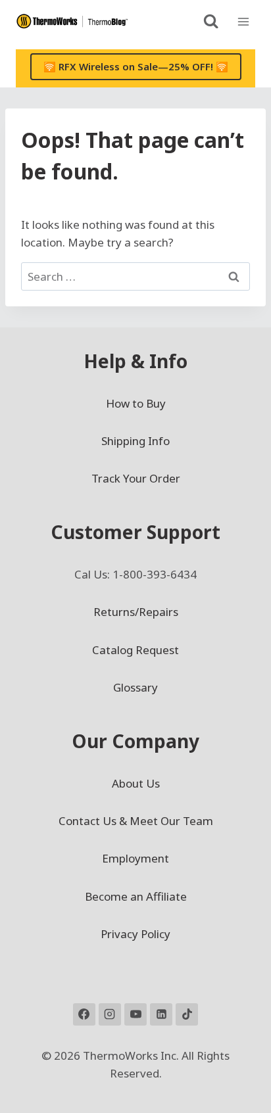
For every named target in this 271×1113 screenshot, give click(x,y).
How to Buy (136, 403)
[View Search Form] (210, 21)
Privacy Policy (135, 933)
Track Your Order (135, 478)
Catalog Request (135, 649)
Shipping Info (135, 440)
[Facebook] (84, 1014)
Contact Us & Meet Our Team (136, 820)
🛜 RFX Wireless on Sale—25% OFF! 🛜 (135, 66)
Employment (135, 858)
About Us (136, 783)
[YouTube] (135, 1014)
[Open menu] (243, 21)
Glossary (135, 687)
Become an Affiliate (136, 896)
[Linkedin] (161, 1014)
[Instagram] (110, 1014)
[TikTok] (187, 1014)
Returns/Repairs (135, 611)
